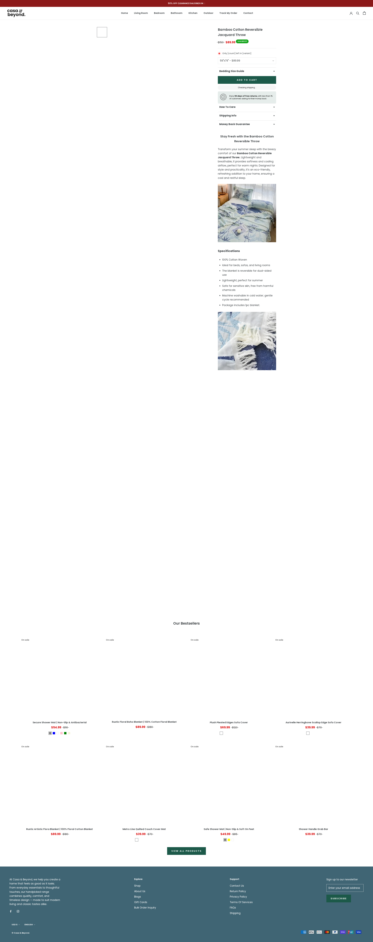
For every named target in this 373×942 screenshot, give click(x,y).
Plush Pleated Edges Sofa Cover (229, 722)
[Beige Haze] (137, 840)
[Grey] (225, 840)
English (28, 924)
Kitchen (193, 13)
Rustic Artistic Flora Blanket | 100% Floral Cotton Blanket (59, 829)
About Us (139, 891)
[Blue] (54, 733)
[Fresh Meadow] (233, 733)
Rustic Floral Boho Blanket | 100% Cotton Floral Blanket (144, 722)
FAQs (233, 907)
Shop (137, 885)
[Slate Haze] (144, 840)
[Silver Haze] (152, 840)
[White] (58, 733)
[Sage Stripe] (311, 733)
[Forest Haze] (148, 840)
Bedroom (159, 13)
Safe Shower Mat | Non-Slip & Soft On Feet (229, 829)
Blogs (137, 896)
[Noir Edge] (319, 733)
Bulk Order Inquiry (145, 907)
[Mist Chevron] (315, 733)
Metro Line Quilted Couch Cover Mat (144, 829)
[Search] (357, 13)
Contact (248, 13)
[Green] (65, 733)
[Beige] (69, 733)
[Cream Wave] (308, 733)
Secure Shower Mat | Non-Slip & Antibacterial (60, 722)
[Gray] (50, 733)
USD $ (14, 924)
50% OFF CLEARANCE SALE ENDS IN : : (186, 3)
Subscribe (339, 898)
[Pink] (61, 733)
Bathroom (176, 13)
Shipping (235, 913)
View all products (186, 851)
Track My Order (228, 13)
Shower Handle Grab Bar (313, 829)
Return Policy (238, 891)
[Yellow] (229, 840)
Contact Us (237, 885)
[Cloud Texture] (229, 733)
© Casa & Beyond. (21, 933)
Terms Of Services (241, 902)
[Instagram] (18, 911)
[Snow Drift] (225, 733)
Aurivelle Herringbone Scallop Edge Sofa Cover (313, 722)
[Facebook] (10, 911)
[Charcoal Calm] (221, 733)
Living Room (141, 13)
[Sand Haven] (236, 733)
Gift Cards (140, 902)
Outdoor (208, 13)
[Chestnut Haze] (140, 840)
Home (124, 13)
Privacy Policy (238, 896)
